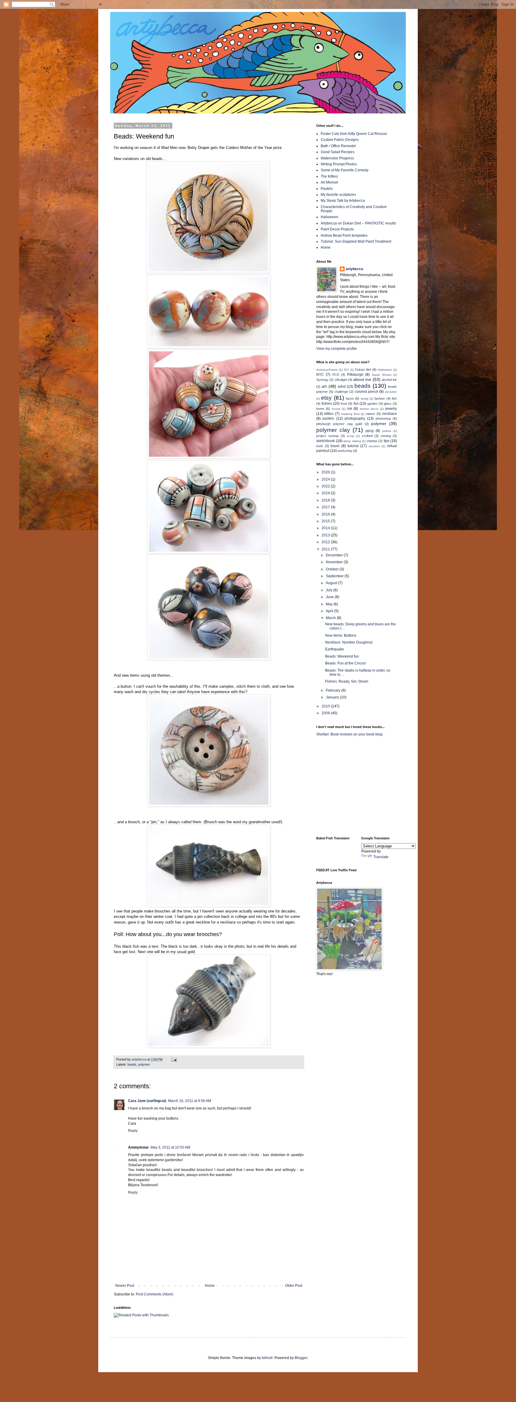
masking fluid (350, 413)
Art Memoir (329, 182)
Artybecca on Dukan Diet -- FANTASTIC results (358, 223)
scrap (350, 436)
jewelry (391, 409)
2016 (326, 514)
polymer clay (333, 430)
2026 (326, 472)
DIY (346, 369)
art (324, 386)
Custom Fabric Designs (340, 140)
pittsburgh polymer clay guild (339, 424)
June (330, 597)
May (330, 604)
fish (394, 398)
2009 (326, 713)
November (335, 562)
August (332, 583)
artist (341, 386)
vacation (374, 446)
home (320, 408)
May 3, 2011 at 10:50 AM (170, 1147)
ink (349, 409)
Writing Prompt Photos (339, 164)
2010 (326, 706)
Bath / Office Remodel (338, 146)
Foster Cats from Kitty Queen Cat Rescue (354, 134)
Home (210, 1286)
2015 (326, 521)
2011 (326, 549)
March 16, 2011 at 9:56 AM (189, 1101)
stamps (372, 441)
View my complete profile (336, 349)
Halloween (329, 217)
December (335, 555)
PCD (335, 374)
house (336, 408)
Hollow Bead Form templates (344, 235)
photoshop (383, 418)
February (333, 690)
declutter (391, 391)
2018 (326, 500)
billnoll (267, 1358)
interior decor (369, 408)
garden (372, 403)
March (331, 618)
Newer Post (124, 1286)
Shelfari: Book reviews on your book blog (349, 734)
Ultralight (341, 379)
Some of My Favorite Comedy (344, 170)
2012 (326, 542)
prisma (386, 431)
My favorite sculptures (338, 195)
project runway (327, 436)
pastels (328, 418)
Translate (380, 857)
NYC (320, 375)
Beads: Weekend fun (342, 656)
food (344, 403)
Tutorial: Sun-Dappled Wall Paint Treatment (356, 241)
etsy (326, 398)
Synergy (322, 379)
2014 (326, 528)
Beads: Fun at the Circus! (345, 663)
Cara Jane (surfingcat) (147, 1101)
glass (387, 403)
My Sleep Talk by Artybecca (343, 200)
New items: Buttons (340, 635)
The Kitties (329, 176)
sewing (386, 436)
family (364, 398)
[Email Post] (174, 1059)
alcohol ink (389, 379)
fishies (327, 403)
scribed (367, 436)
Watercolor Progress (337, 158)
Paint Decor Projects (337, 229)
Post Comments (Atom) (154, 1294)
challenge (341, 391)
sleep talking (352, 441)
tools (319, 446)
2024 (326, 479)
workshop (345, 451)
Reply (133, 1131)
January (333, 697)
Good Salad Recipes (337, 152)
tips (386, 441)
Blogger (301, 1358)
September (335, 576)
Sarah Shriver (381, 374)
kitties (329, 414)
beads (132, 1064)
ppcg (370, 431)
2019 (326, 493)
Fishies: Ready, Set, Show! (346, 681)
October (333, 569)
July (329, 590)
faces (350, 398)
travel (335, 446)
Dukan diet (363, 369)
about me (362, 379)
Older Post (293, 1286)
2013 (326, 535)
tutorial (353, 446)
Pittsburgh (355, 375)
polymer (144, 1064)
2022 (326, 486)
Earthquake (334, 649)
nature (370, 413)
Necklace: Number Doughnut (348, 642)
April (330, 611)
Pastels (327, 189)
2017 (326, 507)
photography (355, 418)
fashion (379, 398)
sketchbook (325, 441)
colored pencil (366, 392)
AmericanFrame (327, 369)
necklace (389, 414)
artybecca (354, 269)
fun (356, 403)
